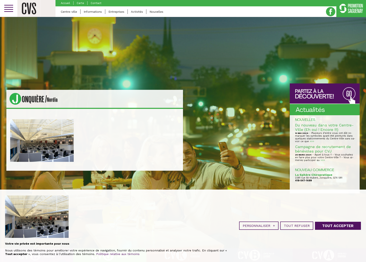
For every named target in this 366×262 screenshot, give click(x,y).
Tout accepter (338, 226)
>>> (312, 141)
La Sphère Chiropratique (313, 174)
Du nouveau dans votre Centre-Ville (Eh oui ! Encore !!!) (324, 127)
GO (349, 94)
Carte (80, 3)
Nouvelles (156, 11)
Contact (96, 3)
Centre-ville (69, 11)
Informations (93, 11)
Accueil (65, 3)
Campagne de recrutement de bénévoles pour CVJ (323, 148)
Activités (137, 11)
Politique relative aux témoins (118, 254)
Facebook (330, 11)
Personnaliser (259, 226)
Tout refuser (297, 226)
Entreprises (116, 11)
